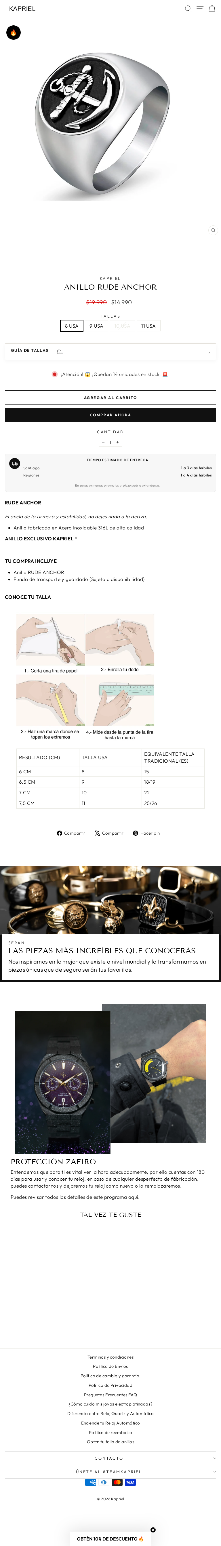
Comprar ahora (111, 415)
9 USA (96, 326)
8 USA (72, 326)
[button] (110, 1539)
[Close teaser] (153, 1530)
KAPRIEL (110, 278)
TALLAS (111, 316)
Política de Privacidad (110, 1385)
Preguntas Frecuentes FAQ (110, 1394)
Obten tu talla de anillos (110, 1441)
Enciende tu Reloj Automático (110, 1423)
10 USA (123, 326)
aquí (133, 1197)
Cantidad (110, 431)
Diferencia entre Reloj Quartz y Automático (110, 1413)
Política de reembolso (110, 1432)
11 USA (148, 326)
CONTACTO (109, 1458)
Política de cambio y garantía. (111, 1375)
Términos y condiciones (110, 1357)
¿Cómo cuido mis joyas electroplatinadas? (110, 1404)
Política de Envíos (110, 1366)
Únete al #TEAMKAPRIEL (109, 1471)
